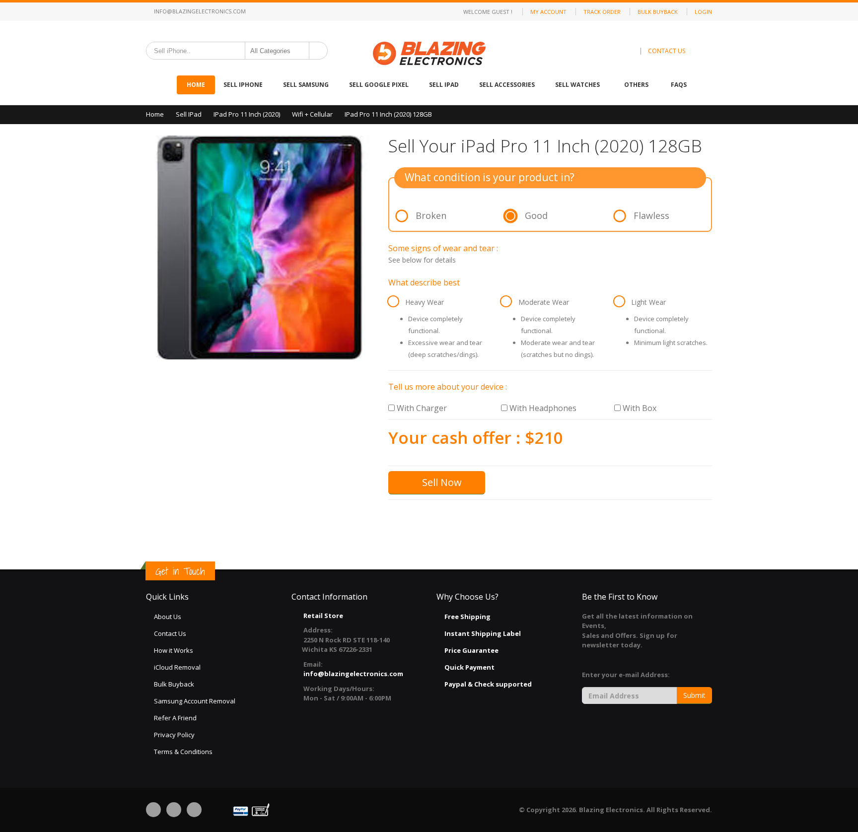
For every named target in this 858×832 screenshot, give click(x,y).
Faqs (679, 84)
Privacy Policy (174, 734)
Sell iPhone (243, 84)
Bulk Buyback (658, 11)
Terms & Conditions (183, 751)
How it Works (173, 650)
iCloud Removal (177, 667)
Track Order (602, 11)
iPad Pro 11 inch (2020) (247, 114)
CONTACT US (666, 51)
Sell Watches (578, 84)
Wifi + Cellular (312, 114)
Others (636, 84)
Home (196, 84)
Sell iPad (444, 84)
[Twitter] (173, 809)
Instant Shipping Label (482, 633)
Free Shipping (467, 616)
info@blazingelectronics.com (199, 11)
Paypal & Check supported (488, 684)
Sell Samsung (306, 84)
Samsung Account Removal (194, 700)
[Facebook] (153, 809)
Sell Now (441, 482)
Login (703, 11)
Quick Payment (469, 667)
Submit (694, 695)
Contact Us (170, 633)
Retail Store (323, 615)
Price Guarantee (471, 650)
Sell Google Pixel (379, 84)
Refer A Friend (175, 717)
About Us (167, 616)
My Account (548, 11)
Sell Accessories (507, 84)
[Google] (194, 809)
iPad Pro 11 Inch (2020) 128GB (388, 114)
